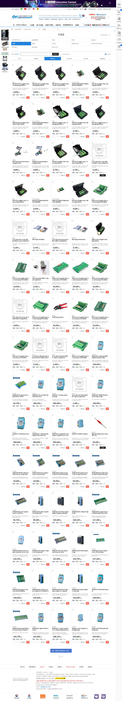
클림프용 (93, 40)
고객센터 (99, 9)
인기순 (19, 58)
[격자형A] (105, 54)
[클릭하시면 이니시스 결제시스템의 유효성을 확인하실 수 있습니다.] (96, 696)
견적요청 (119, 35)
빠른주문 (119, 21)
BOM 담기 (23, 97)
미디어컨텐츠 (15, 9)
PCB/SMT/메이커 (68, 25)
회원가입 (75, 9)
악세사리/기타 (55, 47)
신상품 (32, 25)
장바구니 (83, 9)
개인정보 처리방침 (70, 667)
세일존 (77, 25)
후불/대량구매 (96, 25)
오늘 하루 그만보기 (107, 5)
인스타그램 (34, 8)
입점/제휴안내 (32, 667)
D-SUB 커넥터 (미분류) (96, 43)
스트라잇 (54, 43)
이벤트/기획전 (49, 25)
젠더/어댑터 (34, 47)
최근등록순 (36, 58)
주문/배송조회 (92, 9)
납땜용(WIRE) (35, 40)
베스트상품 (39, 25)
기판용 (53, 40)
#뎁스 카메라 (68, 19)
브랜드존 (58, 25)
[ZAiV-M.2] (98, 12)
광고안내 (42, 667)
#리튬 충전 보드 (77, 19)
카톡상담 (38, 8)
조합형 (13, 43)
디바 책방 (87, 25)
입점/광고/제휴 (107, 9)
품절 (103, 175)
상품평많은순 (102, 58)
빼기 (13, 97)
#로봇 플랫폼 (54, 19)
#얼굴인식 (61, 19)
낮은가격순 (69, 58)
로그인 (69, 9)
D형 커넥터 (14, 47)
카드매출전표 (119, 42)
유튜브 (25, 8)
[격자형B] (107, 54)
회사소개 (22, 667)
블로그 (21, 8)
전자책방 (30, 8)
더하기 (19, 97)
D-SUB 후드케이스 (16, 40)
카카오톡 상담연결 (60, 678)
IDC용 (73, 40)
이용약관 (59, 667)
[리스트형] (110, 54)
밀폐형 (33, 43)
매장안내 (90, 667)
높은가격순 (86, 58)
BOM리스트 (105, 25)
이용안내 (51, 667)
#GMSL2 (47, 19)
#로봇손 (42, 19)
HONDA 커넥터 (75, 43)
